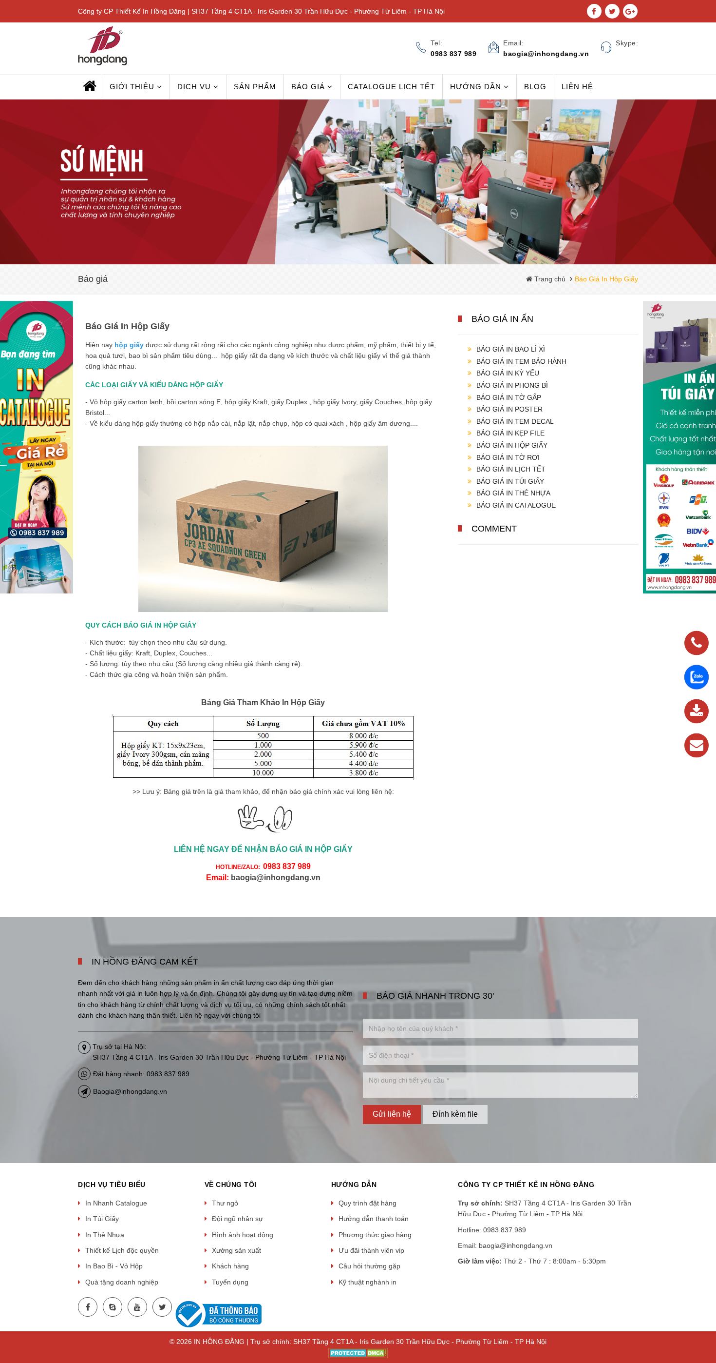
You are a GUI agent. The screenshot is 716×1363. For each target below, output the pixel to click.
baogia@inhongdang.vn (275, 877)
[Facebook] (87, 1307)
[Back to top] (706, 1306)
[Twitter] (162, 1307)
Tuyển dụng (230, 1282)
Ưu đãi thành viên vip (371, 1250)
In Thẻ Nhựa (104, 1235)
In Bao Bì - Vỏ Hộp (114, 1266)
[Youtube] (137, 1307)
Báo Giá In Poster (509, 409)
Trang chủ (548, 279)
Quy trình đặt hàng (367, 1203)
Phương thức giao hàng (375, 1235)
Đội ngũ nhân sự (237, 1219)
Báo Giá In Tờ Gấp (508, 397)
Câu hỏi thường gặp (369, 1266)
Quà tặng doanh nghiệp (121, 1282)
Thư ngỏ (225, 1203)
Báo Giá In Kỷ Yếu (507, 373)
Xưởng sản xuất (236, 1250)
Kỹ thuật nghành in (367, 1282)
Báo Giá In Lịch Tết (511, 469)
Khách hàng (230, 1266)
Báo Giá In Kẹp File (510, 433)
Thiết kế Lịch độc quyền (122, 1250)
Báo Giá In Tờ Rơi (508, 457)
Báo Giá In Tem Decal (515, 421)
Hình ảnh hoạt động (242, 1235)
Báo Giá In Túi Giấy (510, 481)
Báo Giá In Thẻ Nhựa (513, 493)
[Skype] (112, 1307)
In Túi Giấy (102, 1219)
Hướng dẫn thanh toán (374, 1219)
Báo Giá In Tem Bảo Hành (521, 361)
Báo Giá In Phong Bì (512, 385)
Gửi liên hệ (392, 1114)
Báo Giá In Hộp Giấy (511, 445)
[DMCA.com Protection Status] (358, 1352)
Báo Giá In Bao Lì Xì (510, 349)
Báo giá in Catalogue (516, 505)
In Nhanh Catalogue (116, 1203)
